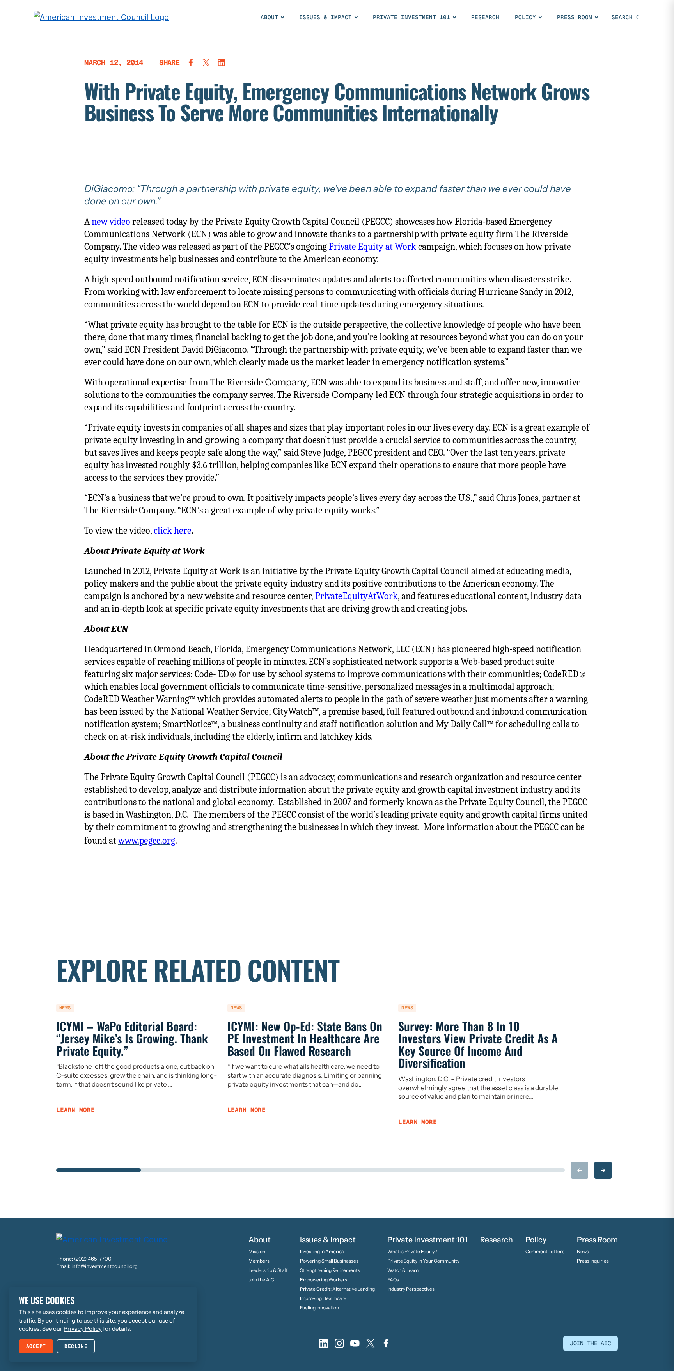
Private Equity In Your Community (423, 1261)
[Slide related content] (98, 1170)
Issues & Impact (325, 17)
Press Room (574, 17)
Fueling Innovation (319, 1308)
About (269, 17)
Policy (525, 17)
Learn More (75, 1110)
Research (485, 17)
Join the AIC (261, 1279)
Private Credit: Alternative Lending (337, 1289)
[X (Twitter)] (370, 1343)
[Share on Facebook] (191, 62)
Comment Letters (544, 1251)
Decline (75, 1346)
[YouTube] (355, 1343)
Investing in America (322, 1251)
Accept (36, 1346)
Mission (256, 1251)
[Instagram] (339, 1343)
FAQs (393, 1279)
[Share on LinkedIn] (221, 62)
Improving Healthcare (323, 1298)
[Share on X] (206, 62)
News (583, 1251)
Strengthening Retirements (330, 1270)
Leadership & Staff (267, 1270)
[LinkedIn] (323, 1343)
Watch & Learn (403, 1270)
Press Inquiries (593, 1261)
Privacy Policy (83, 1328)
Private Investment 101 (411, 17)
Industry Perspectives (411, 1289)
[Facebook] (386, 1343)
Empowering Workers (323, 1279)
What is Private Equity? (412, 1251)
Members (259, 1261)
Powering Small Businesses (329, 1261)
